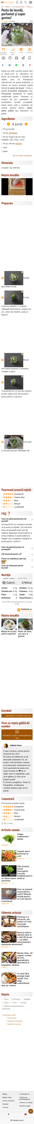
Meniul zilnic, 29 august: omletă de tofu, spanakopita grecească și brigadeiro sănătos (16, 959)
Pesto (6, 1003)
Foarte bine (19, 497)
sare (5, 147)
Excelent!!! (19, 494)
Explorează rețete (9, 1015)
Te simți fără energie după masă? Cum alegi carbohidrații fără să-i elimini (15, 979)
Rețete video (7, 1097)
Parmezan (16, 999)
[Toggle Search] (25, 2)
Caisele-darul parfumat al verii (23, 853)
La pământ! (19, 507)
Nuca (6, 999)
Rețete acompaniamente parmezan (13, 1007)
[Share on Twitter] (23, 65)
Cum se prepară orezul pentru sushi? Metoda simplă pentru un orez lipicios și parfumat (16, 895)
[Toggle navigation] (30, 2)
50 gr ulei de (12, 143)
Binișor (17, 504)
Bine (16, 500)
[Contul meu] (21, 2)
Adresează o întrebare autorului (18, 716)
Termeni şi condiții (26, 1102)
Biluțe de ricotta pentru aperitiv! (8, 632)
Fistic (15, 1003)
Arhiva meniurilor (9, 1101)
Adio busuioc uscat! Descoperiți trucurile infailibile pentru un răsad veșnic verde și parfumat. (16, 873)
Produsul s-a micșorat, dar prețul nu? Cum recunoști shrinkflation (24, 922)
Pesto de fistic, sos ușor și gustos (25, 633)
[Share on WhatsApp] (16, 65)
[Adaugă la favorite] (29, 58)
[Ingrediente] (3, 562)
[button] (3, 34)
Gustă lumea (11, 1018)
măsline (18, 143)
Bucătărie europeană (14, 1021)
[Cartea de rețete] (17, 2)
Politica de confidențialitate (24, 1098)
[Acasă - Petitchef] (2, 7)
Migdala (27, 999)
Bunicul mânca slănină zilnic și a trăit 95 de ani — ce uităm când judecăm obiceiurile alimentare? (16, 938)
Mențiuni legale (25, 1106)
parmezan (13, 133)
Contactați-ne (24, 1094)
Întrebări (5, 1104)
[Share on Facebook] (2, 65)
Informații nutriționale (23, 156)
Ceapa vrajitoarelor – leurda (23, 836)
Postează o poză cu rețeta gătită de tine (17, 736)
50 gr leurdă (8, 129)
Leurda (23, 1003)
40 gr (10, 133)
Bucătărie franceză (14, 1024)
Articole (5, 1107)
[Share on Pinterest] (30, 65)
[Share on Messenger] (9, 65)
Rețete (5, 1094)
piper (5, 151)
